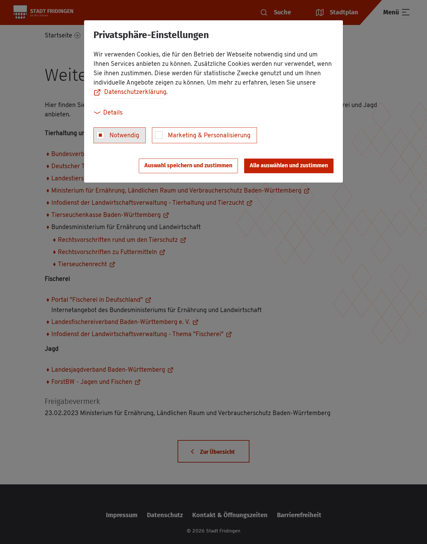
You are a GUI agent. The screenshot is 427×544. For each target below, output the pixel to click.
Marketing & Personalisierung (209, 136)
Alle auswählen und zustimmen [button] (289, 166)
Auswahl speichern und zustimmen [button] (188, 166)
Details (113, 113)
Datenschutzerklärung (135, 92)
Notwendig (124, 136)
